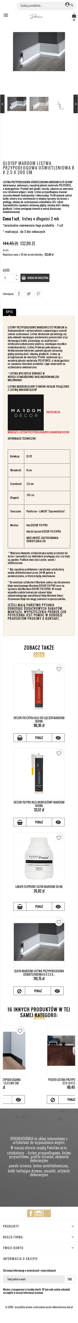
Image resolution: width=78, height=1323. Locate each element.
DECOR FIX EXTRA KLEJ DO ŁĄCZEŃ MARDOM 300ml (39, 720)
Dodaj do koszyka (37, 278)
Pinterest (38, 293)
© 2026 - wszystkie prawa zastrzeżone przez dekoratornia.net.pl (39, 1307)
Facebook (31, 1213)
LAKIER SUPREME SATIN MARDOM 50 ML (39, 886)
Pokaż (39, 737)
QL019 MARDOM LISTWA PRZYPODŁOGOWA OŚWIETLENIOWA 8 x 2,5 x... (39, 973)
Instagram (39, 1213)
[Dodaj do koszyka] (19, 737)
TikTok (47, 1213)
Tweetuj (28, 293)
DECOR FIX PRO (39, 525)
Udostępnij (18, 293)
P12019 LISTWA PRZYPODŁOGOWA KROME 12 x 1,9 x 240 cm (39, 1081)
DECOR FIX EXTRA (51, 531)
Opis (9, 312)
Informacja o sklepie (20, 1258)
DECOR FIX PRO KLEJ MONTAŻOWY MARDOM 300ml (39, 804)
